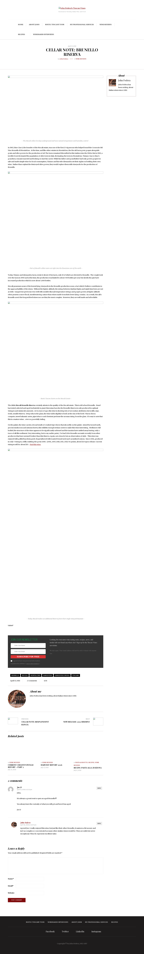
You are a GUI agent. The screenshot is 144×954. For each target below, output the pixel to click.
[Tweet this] (70, 62)
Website (11, 893)
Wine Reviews (106, 25)
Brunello (15, 675)
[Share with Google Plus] (73, 62)
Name (11, 879)
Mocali (25, 675)
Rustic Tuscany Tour (54, 25)
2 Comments (32, 681)
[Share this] (67, 62)
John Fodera (64, 59)
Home (20, 25)
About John (34, 25)
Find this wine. (35, 444)
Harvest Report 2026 (51, 765)
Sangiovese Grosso (62, 675)
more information (32, 663)
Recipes (21, 34)
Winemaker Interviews (43, 34)
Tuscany (75, 675)
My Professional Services (82, 25)
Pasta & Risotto (81, 762)
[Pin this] (77, 62)
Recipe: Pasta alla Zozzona (88, 768)
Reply (99, 788)
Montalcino (35, 675)
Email (11, 886)
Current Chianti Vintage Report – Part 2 (21, 766)
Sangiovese (47, 675)
